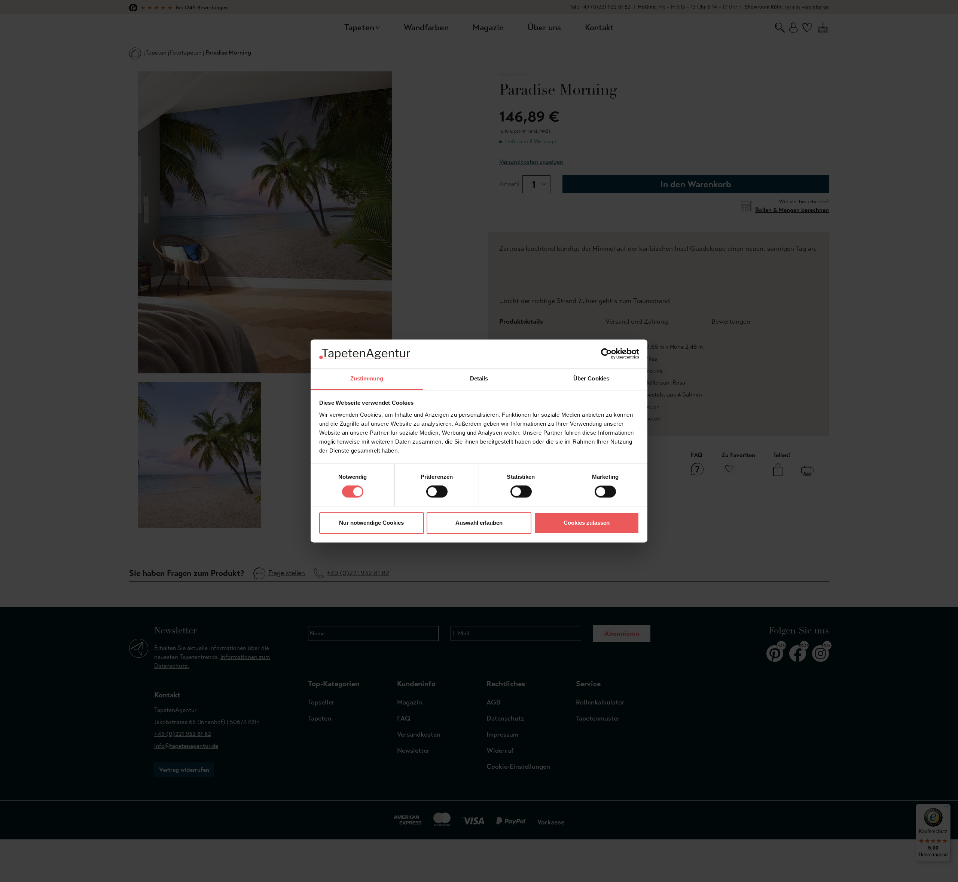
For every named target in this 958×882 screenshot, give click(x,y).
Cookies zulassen (587, 522)
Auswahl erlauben (479, 522)
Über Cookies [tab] (591, 378)
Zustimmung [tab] (367, 378)
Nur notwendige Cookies (371, 522)
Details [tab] (479, 378)
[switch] (437, 492)
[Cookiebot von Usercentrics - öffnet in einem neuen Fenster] (606, 354)
